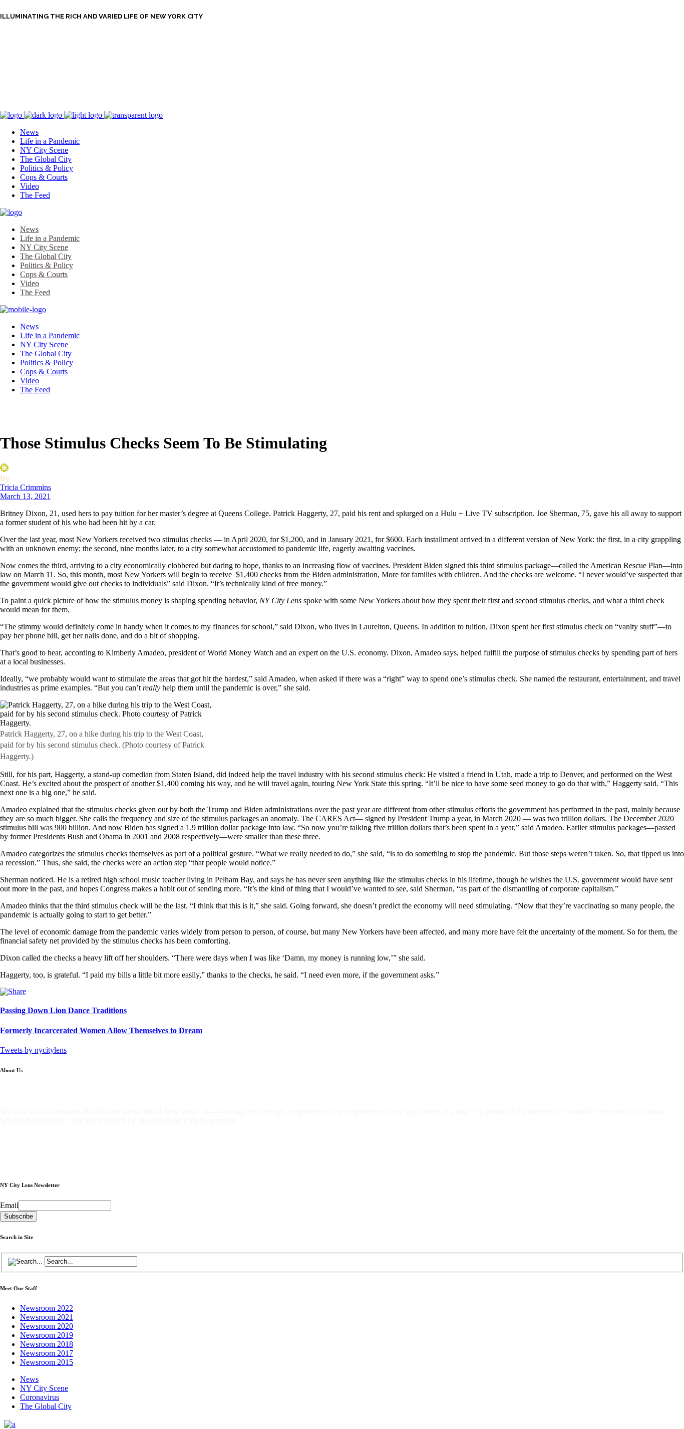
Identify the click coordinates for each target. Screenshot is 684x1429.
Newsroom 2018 (46, 1344)
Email (9, 1205)
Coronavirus (39, 1397)
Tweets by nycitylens (33, 1050)
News (29, 1379)
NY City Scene (44, 1388)
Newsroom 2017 (46, 1353)
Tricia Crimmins (25, 487)
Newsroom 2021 (46, 1317)
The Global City (46, 1406)
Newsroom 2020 (46, 1326)
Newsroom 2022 (46, 1308)
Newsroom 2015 (46, 1362)
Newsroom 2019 (46, 1335)
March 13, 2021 (25, 496)
